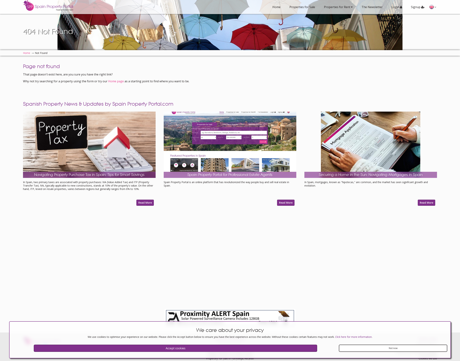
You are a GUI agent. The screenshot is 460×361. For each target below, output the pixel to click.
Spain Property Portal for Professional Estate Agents (229, 175)
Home (276, 7)
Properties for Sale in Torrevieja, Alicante (230, 358)
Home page (116, 81)
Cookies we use (428, 358)
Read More (145, 202)
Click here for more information (353, 337)
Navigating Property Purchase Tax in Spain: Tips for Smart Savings (89, 175)
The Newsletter (372, 7)
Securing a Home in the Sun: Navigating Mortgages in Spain (371, 175)
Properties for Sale (302, 7)
